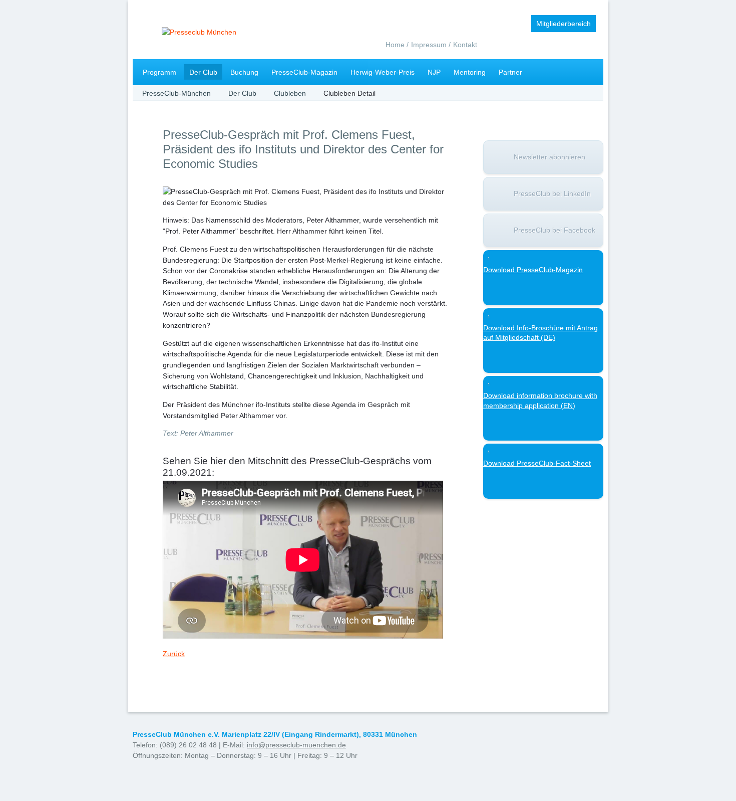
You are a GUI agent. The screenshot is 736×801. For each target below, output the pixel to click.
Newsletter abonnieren (549, 157)
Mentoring (470, 72)
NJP (434, 72)
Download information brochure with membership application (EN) (540, 400)
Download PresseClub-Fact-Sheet (537, 463)
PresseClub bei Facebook (554, 230)
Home (395, 45)
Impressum (429, 45)
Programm (159, 72)
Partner (510, 72)
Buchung (244, 72)
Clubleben (290, 93)
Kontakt (465, 45)
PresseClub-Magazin (304, 72)
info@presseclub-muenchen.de (296, 745)
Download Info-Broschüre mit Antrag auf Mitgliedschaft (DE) (540, 333)
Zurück (174, 654)
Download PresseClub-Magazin (533, 270)
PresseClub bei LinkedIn (552, 193)
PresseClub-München (176, 93)
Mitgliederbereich (563, 24)
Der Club (203, 72)
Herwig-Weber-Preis (382, 72)
